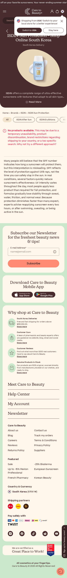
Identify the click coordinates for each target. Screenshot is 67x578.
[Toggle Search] (10, 11)
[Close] (64, 527)
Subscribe (33, 263)
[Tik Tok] (33, 533)
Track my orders (43, 435)
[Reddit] (45, 533)
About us (13, 430)
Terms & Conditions (45, 440)
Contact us (40, 430)
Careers (12, 440)
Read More (35, 102)
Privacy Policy (42, 445)
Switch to (29, 30)
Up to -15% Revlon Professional (18, 470)
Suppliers (39, 450)
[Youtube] (56, 533)
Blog (10, 435)
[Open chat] (60, 571)
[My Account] (52, 11)
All (7, 119)
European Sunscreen (46, 469)
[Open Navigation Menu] (5, 11)
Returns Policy (16, 450)
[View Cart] (57, 11)
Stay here (53, 30)
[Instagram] (10, 533)
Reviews (12, 445)
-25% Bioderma (43, 464)
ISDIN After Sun (23, 119)
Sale (10, 464)
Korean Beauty (42, 478)
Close (62, 21)
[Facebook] (22, 533)
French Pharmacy (18, 478)
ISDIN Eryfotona (47, 119)
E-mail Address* (18, 248)
